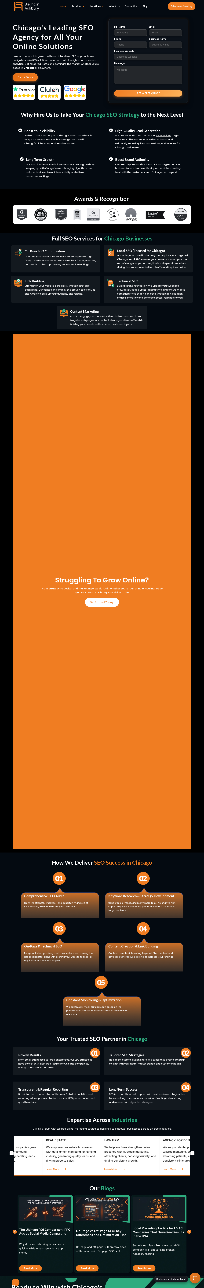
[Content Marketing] (64, 313)
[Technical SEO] (111, 283)
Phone (117, 39)
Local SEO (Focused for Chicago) (141, 251)
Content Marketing (84, 311)
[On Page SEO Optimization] (18, 252)
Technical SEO (127, 281)
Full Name (119, 26)
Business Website (124, 51)
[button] (12, 1153)
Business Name (158, 39)
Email (152, 26)
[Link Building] (18, 283)
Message (119, 63)
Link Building (34, 281)
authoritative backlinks (131, 956)
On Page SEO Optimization (45, 251)
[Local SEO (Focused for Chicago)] (111, 252)
